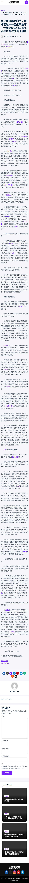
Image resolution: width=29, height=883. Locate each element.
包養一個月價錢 (8, 185)
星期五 (6, 796)
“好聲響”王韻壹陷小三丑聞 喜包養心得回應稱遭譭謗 (14, 853)
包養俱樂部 (15, 457)
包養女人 (22, 306)
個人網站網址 (5, 756)
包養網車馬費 (5, 663)
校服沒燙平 (14, 2)
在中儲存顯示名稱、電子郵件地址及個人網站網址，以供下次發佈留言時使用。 (14, 767)
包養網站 (12, 139)
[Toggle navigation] (2, 2)
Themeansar (14, 880)
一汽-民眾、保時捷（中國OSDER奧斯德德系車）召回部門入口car (14, 818)
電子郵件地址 (6, 748)
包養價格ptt (10, 406)
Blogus (24, 878)
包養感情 (9, 151)
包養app (8, 195)
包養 (13, 78)
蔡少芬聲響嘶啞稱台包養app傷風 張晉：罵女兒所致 (14, 835)
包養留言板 (19, 122)
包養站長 (9, 47)
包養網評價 (23, 136)
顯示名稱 (5, 740)
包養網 (14, 141)
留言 (3, 716)
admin (7, 36)
